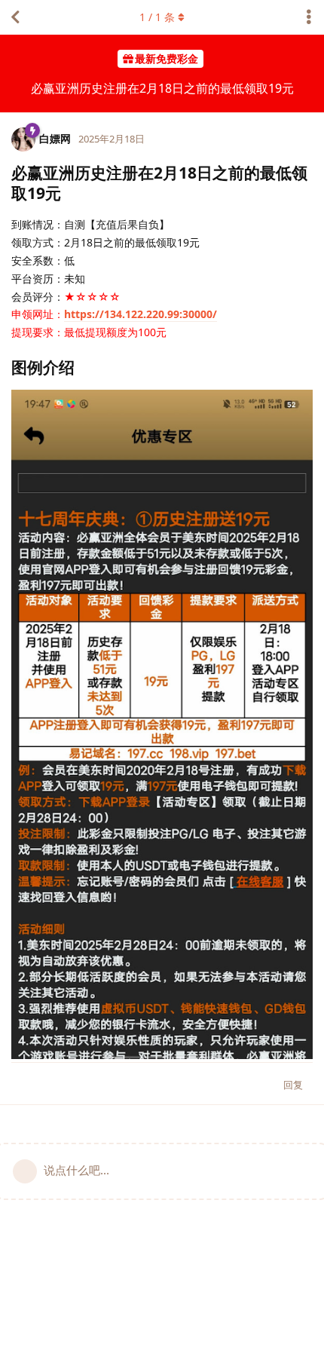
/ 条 (157, 17)
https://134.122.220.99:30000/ (140, 314)
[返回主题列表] (15, 17)
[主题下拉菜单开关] (309, 17)
